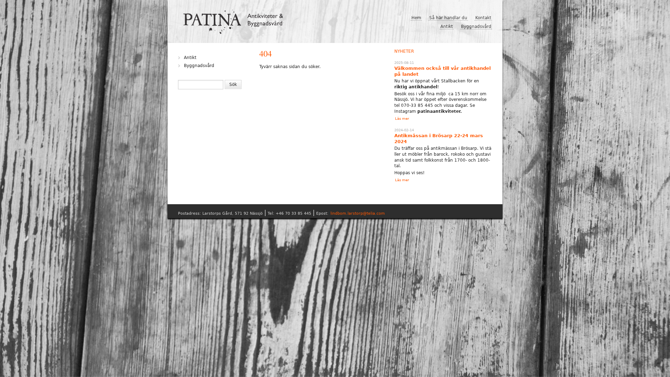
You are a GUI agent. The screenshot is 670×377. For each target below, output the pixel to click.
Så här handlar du (448, 17)
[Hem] (236, 19)
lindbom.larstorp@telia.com (357, 213)
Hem (416, 17)
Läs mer (402, 118)
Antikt (446, 26)
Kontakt (483, 17)
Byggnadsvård (476, 26)
